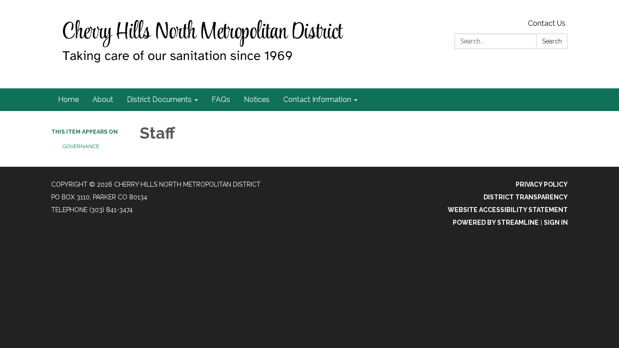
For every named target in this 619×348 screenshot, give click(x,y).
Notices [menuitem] (257, 99)
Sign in (556, 222)
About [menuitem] (102, 99)
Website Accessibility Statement (508, 209)
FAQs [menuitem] (221, 99)
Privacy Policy (542, 184)
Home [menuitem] (68, 99)
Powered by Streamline (496, 222)
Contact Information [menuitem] (317, 99)
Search (552, 41)
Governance (81, 146)
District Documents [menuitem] (159, 99)
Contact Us (547, 23)
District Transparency (526, 197)
